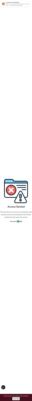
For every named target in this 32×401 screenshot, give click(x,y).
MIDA (20, 221)
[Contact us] (3, 387)
